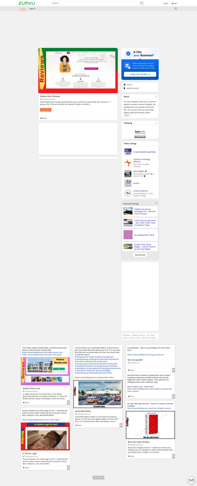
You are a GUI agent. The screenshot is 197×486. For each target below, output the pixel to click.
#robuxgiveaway (81, 364)
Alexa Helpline (138, 171)
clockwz (136, 183)
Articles (125, 338)
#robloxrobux (102, 361)
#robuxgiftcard (107, 357)
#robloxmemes (90, 361)
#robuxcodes (115, 368)
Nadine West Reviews (50, 96)
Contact (137, 338)
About (32, 9)
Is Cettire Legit (30, 453)
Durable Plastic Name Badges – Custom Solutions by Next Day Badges (145, 246)
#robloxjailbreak (94, 373)
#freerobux (79, 361)
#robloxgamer (80, 368)
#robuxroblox (106, 373)
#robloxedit (102, 359)
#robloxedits (112, 364)
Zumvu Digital (151, 338)
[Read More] (68, 402)
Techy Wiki (140, 136)
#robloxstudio (80, 370)
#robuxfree (102, 364)
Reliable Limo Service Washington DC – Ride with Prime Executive (144, 211)
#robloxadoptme (93, 368)
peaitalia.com (134, 363)
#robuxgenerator (81, 357)
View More (98, 478)
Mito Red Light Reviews (139, 442)
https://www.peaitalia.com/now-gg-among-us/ (145, 354)
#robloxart (90, 366)
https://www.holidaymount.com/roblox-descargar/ (42, 354)
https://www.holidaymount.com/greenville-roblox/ (94, 377)
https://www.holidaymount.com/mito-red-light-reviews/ (149, 408)
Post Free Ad (140, 255)
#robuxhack (92, 364)
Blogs (153, 335)
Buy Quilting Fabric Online (144, 235)
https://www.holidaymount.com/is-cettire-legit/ (40, 420)
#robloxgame (80, 366)
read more (45, 110)
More (127, 115)
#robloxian (113, 366)
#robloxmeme (113, 359)
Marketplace (127, 335)
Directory (142, 335)
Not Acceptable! (135, 360)
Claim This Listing (138, 74)
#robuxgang (105, 368)
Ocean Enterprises (140, 191)
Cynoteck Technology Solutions (141, 160)
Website (129, 85)
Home (23, 9)
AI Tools (131, 338)
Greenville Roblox (83, 411)
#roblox (98, 357)
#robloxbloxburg (81, 373)
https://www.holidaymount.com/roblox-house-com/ (42, 352)
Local (148, 335)
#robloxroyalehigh (103, 370)
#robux (92, 357)
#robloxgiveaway (81, 359)
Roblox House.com (31, 388)
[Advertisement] (98, 29)
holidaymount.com (48, 99)
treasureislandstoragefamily (144, 152)
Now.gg (147, 348)
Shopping (135, 335)
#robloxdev (90, 370)
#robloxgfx (93, 359)
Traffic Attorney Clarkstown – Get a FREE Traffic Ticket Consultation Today (145, 222)
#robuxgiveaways (102, 366)
